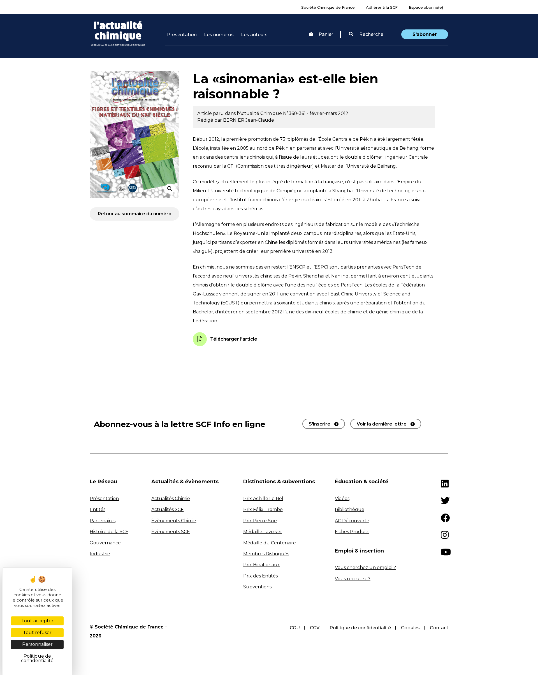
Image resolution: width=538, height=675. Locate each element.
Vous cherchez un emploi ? (365, 567)
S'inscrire (319, 424)
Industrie (100, 553)
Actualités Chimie (170, 498)
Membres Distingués (266, 553)
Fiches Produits (352, 531)
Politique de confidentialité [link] (37, 658)
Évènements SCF (170, 531)
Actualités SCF (167, 509)
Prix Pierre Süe (260, 520)
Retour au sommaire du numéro (134, 213)
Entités (97, 509)
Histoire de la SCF (109, 531)
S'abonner (424, 34)
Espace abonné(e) (426, 7)
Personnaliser (37, 644)
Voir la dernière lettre (382, 424)
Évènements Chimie (173, 520)
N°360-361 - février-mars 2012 (315, 113)
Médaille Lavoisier (262, 531)
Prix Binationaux (261, 564)
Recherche (370, 34)
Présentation (182, 34)
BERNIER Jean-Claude (248, 120)
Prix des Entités (260, 576)
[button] (366, 34)
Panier (326, 34)
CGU (295, 627)
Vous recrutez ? (352, 578)
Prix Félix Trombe (263, 509)
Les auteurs (254, 34)
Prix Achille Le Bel (263, 498)
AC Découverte (352, 520)
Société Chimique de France (328, 7)
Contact (439, 627)
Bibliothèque (349, 509)
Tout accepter (37, 620)
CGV (314, 627)
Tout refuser (37, 632)
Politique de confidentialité (360, 627)
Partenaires (102, 520)
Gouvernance (105, 542)
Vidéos (342, 498)
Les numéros (219, 34)
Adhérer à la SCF (382, 7)
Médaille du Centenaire (269, 542)
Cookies (410, 627)
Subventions (257, 587)
